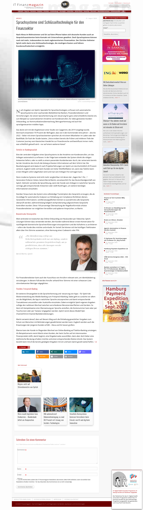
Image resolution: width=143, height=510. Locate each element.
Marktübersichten (103, 11)
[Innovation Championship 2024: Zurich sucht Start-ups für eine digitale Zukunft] (115, 156)
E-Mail (105, 28)
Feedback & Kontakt (71, 499)
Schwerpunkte (115, 11)
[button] (123, 11)
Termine (33, 11)
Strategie (63, 11)
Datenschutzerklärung (42, 499)
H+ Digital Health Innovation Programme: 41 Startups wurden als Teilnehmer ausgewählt (125, 491)
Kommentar (21, 450)
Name (21, 469)
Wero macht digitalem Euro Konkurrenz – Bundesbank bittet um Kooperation (28, 417)
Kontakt (111, 3)
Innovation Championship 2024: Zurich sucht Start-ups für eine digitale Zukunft (115, 168)
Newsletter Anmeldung (22, 499)
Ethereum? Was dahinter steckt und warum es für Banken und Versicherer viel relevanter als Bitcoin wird (115, 124)
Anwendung (54, 11)
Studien (39, 11)
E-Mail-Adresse (21, 476)
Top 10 (26, 11)
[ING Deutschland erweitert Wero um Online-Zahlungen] (115, 73)
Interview (70, 11)
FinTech (46, 11)
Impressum (126, 3)
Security (86, 11)
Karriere (93, 11)
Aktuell (20, 11)
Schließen (140, 471)
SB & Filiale (78, 11)
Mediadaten (118, 3)
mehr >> (117, 97)
